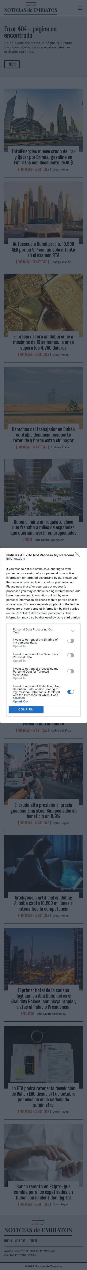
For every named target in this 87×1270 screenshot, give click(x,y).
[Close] (79, 556)
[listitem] (43, 631)
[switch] (70, 641)
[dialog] (43, 635)
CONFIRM (26, 709)
